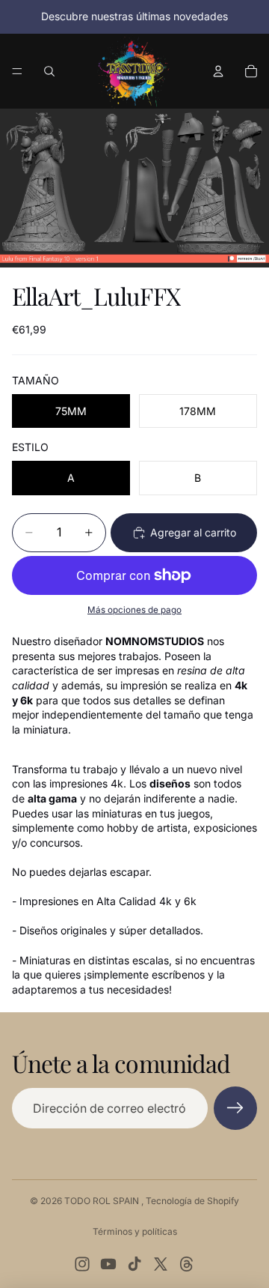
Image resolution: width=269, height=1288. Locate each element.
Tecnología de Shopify (192, 1200)
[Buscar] (49, 71)
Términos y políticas (135, 1231)
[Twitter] (161, 1264)
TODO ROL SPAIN (102, 1200)
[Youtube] (108, 1264)
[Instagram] (82, 1264)
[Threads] (187, 1264)
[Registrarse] (235, 1108)
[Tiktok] (134, 1264)
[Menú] (17, 71)
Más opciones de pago (134, 610)
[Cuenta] (218, 71)
